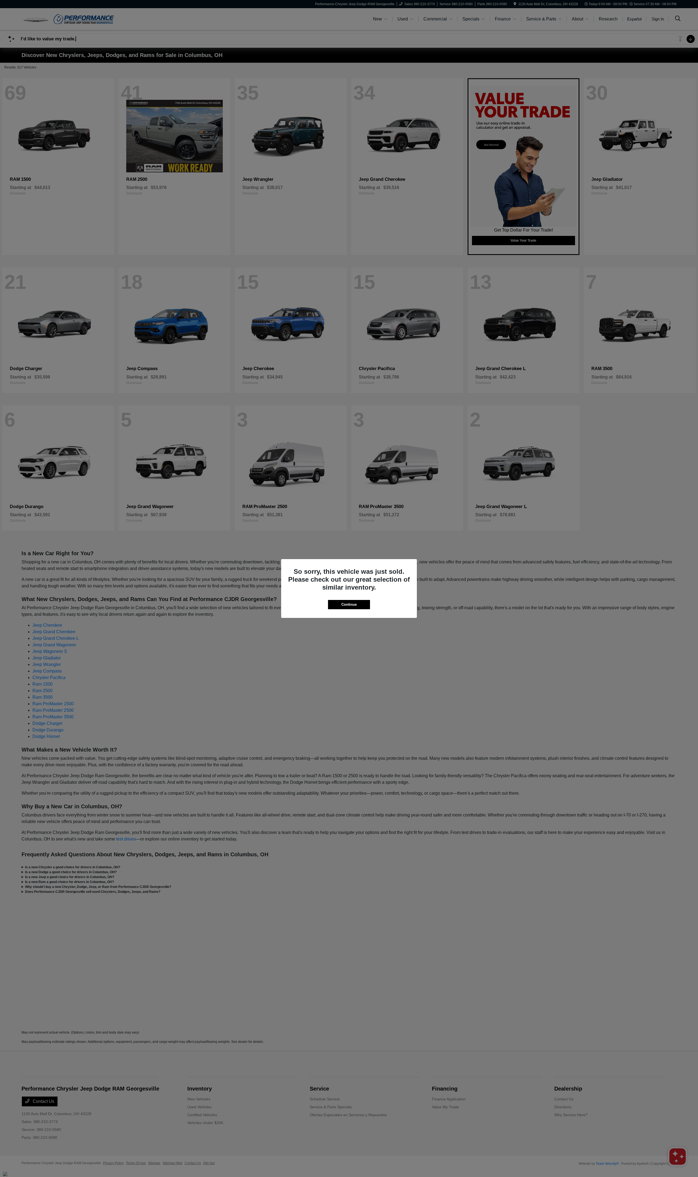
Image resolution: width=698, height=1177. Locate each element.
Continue (349, 604)
